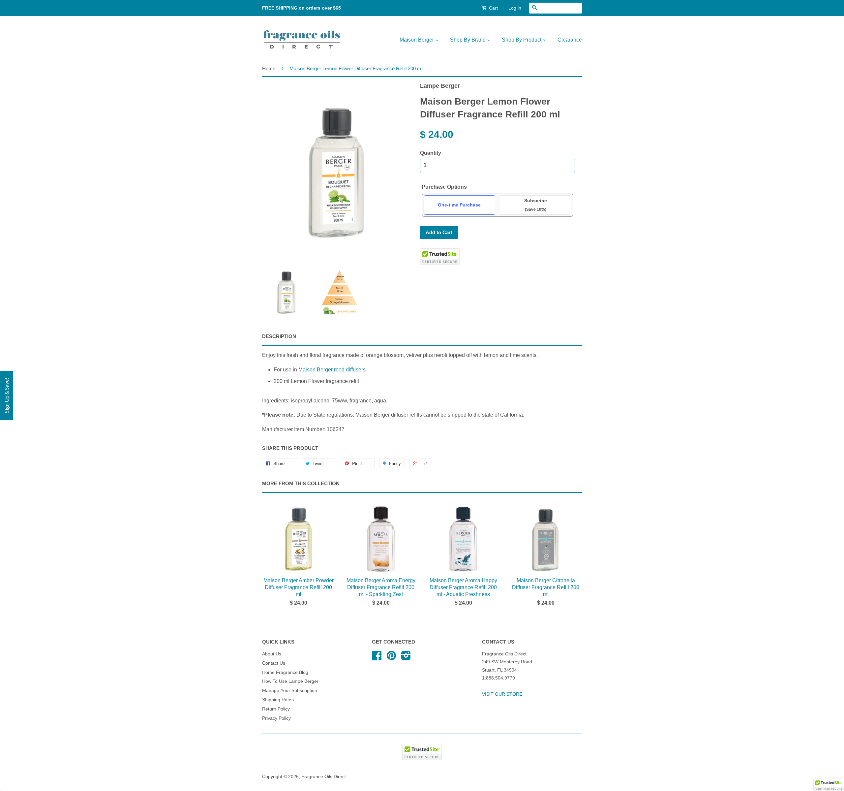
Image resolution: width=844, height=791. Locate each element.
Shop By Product (522, 40)
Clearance (570, 40)
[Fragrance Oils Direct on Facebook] (377, 657)
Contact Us (273, 663)
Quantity (430, 153)
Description (279, 336)
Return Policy (276, 709)
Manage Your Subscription (289, 690)
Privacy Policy (276, 718)
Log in (514, 8)
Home (268, 68)
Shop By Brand (468, 40)
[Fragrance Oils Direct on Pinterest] (391, 657)
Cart (493, 8)
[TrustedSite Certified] (440, 256)
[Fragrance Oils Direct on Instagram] (406, 657)
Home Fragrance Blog (285, 672)
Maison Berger (417, 40)
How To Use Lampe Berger (290, 681)
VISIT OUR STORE (502, 694)
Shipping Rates (278, 699)
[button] (6, 395)
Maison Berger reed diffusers (332, 369)
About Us (271, 653)
